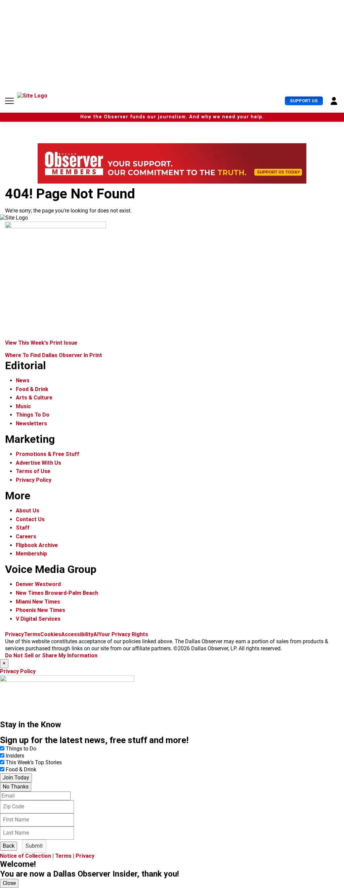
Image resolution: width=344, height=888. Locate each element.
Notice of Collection (25, 856)
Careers (26, 536)
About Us (27, 510)
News (23, 380)
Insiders (15, 755)
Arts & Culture (34, 397)
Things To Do (32, 415)
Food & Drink (32, 389)
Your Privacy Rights (123, 634)
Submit (34, 846)
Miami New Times (38, 602)
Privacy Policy (33, 480)
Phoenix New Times (40, 610)
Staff (23, 528)
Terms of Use (33, 471)
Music (23, 406)
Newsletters (31, 423)
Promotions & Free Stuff (47, 454)
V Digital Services (38, 619)
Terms (32, 634)
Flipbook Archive (37, 545)
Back (8, 846)
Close (9, 883)
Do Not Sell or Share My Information (51, 655)
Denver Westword (38, 584)
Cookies (50, 634)
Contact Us (30, 519)
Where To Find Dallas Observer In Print (53, 355)
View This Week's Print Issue (41, 343)
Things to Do (21, 748)
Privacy (14, 634)
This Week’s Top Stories (34, 762)
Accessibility (77, 634)
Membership (31, 553)
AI (95, 634)
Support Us (304, 100)
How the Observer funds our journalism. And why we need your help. (172, 117)
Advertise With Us (38, 463)
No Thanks (16, 786)
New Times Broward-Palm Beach (57, 593)
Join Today (16, 777)
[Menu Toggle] (9, 101)
